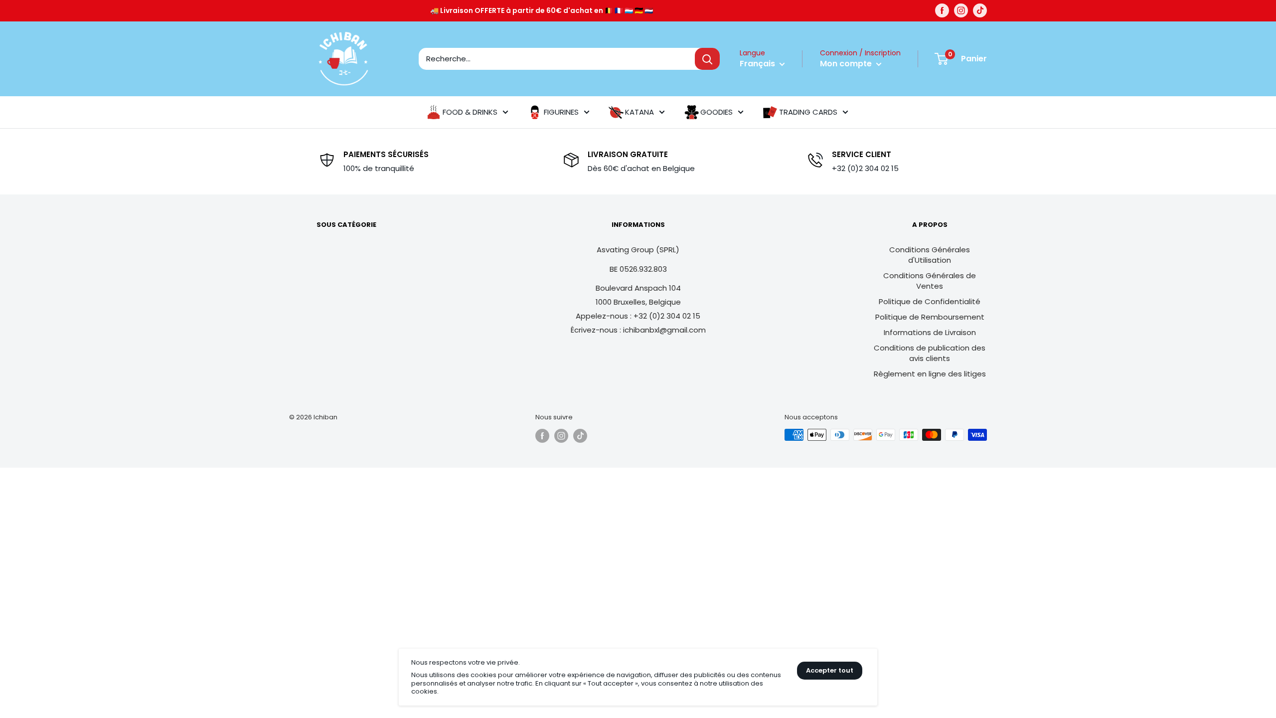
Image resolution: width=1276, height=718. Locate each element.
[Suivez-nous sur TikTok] (980, 10)
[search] (557, 59)
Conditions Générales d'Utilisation (929, 254)
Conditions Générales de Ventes (929, 280)
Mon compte (847, 63)
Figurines (561, 112)
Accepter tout (829, 670)
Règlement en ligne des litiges (930, 373)
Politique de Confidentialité (929, 301)
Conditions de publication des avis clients (929, 353)
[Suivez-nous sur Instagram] (961, 10)
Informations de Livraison (930, 332)
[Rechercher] (707, 59)
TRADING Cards (808, 112)
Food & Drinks (470, 112)
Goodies (716, 112)
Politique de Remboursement (929, 317)
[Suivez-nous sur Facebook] (942, 10)
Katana (639, 112)
